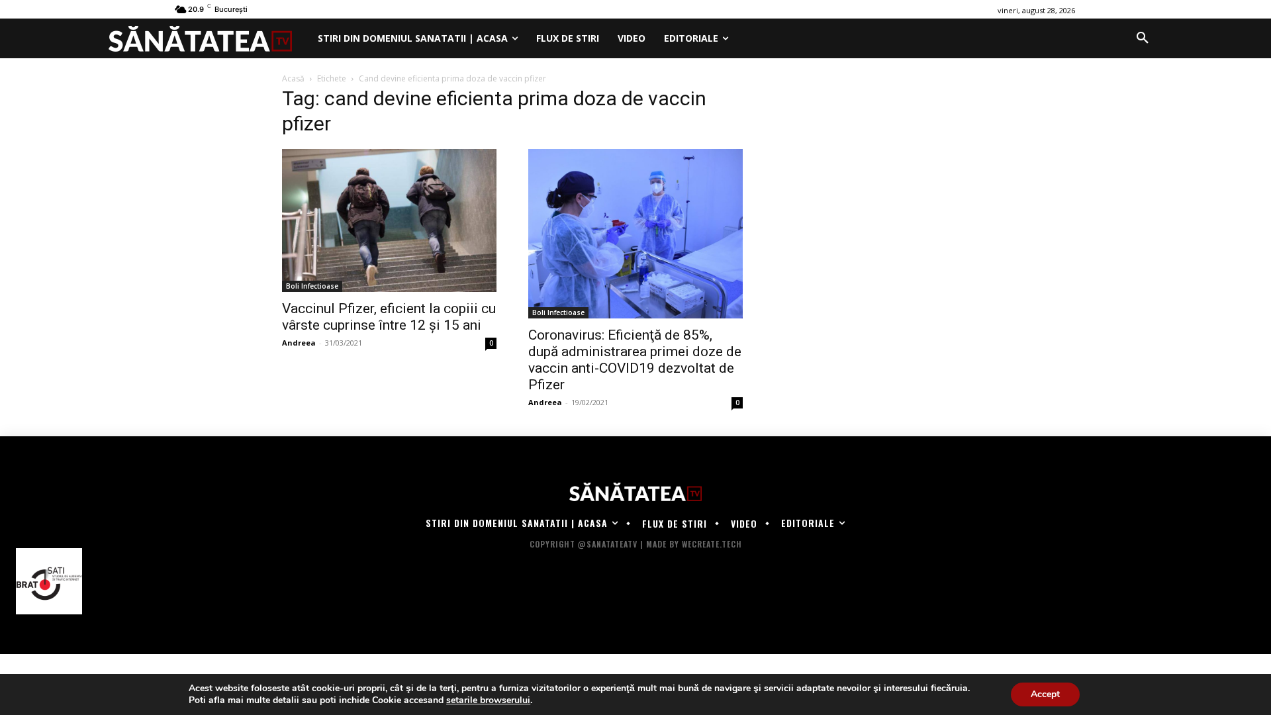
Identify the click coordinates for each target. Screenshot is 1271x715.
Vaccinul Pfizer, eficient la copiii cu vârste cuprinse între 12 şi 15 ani (389, 317)
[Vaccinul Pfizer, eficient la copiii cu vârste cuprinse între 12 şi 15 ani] (389, 220)
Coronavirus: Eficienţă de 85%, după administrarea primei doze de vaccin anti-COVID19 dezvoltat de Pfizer (634, 360)
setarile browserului (488, 700)
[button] (1142, 38)
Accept (1045, 694)
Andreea (299, 343)
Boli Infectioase (312, 286)
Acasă (293, 78)
